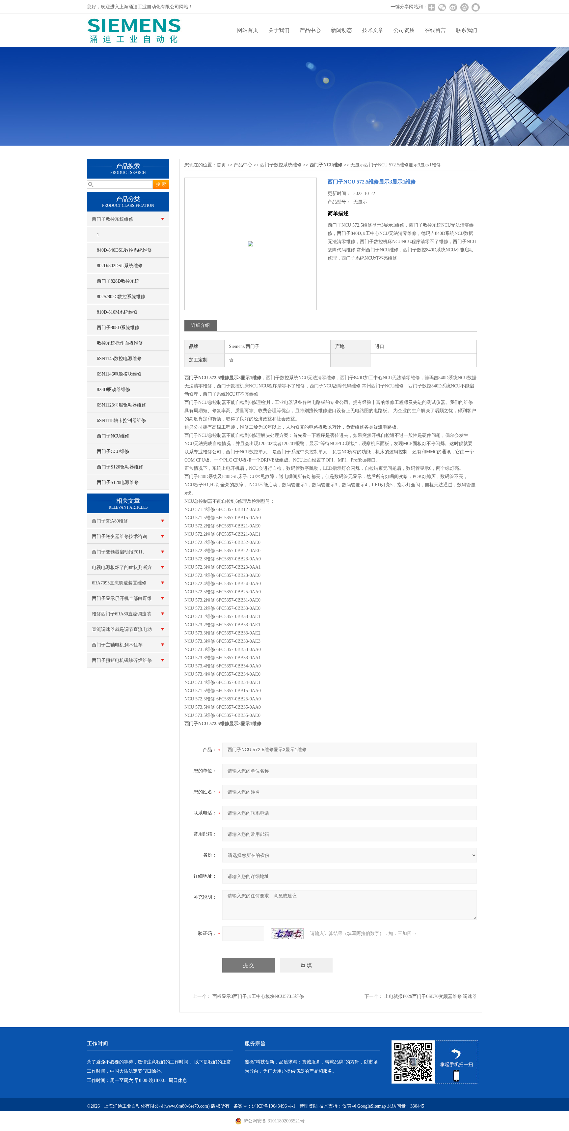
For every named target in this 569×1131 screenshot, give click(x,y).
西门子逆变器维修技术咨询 (119, 536)
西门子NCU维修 (113, 436)
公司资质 (404, 30)
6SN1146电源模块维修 (119, 374)
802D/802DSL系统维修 (120, 265)
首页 (221, 164)
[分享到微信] (442, 7)
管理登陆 (308, 1106)
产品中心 (310, 30)
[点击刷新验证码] (287, 933)
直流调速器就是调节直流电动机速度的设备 (122, 632)
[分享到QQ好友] (475, 7)
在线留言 (435, 30)
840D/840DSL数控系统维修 (124, 250)
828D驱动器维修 (113, 389)
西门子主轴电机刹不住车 (117, 644)
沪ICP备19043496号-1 (273, 1106)
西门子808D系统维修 (118, 327)
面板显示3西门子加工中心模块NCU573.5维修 (258, 996)
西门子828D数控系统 (118, 281)
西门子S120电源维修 (118, 482)
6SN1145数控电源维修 (119, 358)
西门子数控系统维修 (112, 219)
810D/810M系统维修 (117, 312)
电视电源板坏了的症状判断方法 (122, 570)
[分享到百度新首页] (464, 7)
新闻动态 (341, 30)
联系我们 (466, 30)
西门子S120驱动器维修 (120, 467)
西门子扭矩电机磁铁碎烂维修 (122, 660)
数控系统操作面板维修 (120, 343)
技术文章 (372, 30)
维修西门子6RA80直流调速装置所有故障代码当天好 (121, 616)
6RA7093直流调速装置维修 (119, 582)
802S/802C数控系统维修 (121, 296)
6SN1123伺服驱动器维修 (121, 405)
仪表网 (349, 1106)
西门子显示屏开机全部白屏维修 (122, 601)
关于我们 (278, 30)
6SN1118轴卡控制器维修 (121, 420)
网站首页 (247, 30)
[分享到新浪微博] (453, 7)
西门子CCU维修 (113, 451)
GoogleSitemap (371, 1106)
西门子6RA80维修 (110, 521)
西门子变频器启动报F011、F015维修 (119, 554)
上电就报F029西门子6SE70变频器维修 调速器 (430, 996)
